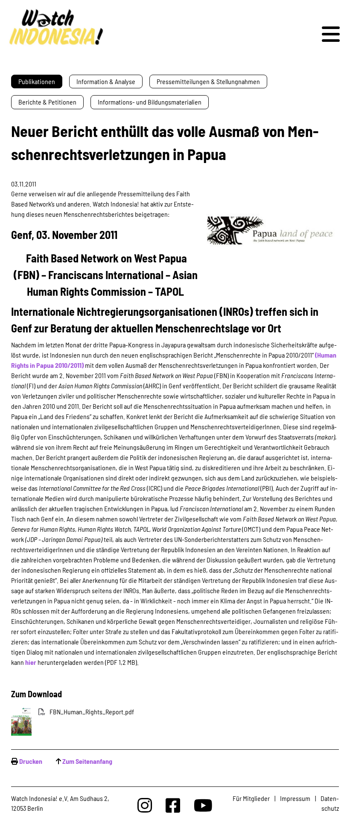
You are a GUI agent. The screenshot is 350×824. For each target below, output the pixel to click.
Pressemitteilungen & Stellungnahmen (208, 81)
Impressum (295, 798)
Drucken (30, 761)
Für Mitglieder (251, 798)
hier (30, 662)
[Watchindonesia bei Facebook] (173, 805)
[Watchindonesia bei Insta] (144, 805)
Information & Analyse (105, 81)
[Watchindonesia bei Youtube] (203, 805)
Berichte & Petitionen (47, 102)
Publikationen (36, 81)
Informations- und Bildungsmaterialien (149, 102)
